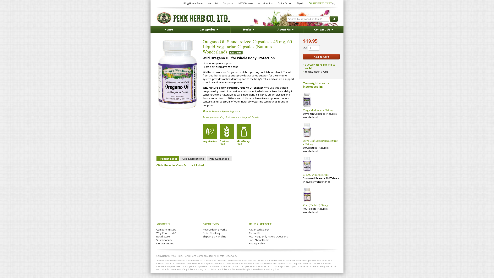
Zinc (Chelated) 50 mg (315, 205)
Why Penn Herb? (166, 233)
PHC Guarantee (219, 158)
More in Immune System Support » (221, 111)
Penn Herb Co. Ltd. (193, 18)
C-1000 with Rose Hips (315, 174)
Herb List (213, 3)
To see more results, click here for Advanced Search (231, 117)
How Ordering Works (215, 229)
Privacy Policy (257, 243)
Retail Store (163, 236)
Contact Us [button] (322, 29)
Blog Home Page (193, 3)
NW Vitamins (246, 3)
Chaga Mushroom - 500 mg (318, 110)
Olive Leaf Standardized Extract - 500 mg (320, 142)
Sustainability (164, 240)
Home (168, 29)
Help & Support (260, 224)
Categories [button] (208, 29)
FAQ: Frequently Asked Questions (268, 236)
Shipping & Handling (214, 236)
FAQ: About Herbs (259, 240)
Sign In (301, 3)
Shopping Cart (324, 3)
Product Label (168, 158)
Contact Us (255, 233)
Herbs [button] (247, 29)
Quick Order (285, 3)
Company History (166, 229)
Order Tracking (211, 233)
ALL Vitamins (265, 3)
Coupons (228, 3)
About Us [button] (284, 29)
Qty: (305, 47)
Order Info (211, 224)
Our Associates (165, 243)
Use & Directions (193, 158)
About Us (163, 224)
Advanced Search (259, 229)
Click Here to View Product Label (180, 165)
